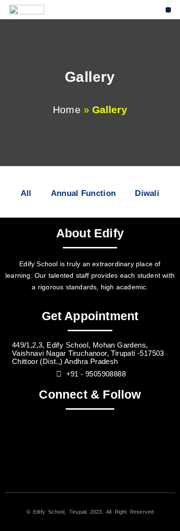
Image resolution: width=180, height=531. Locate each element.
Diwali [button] (147, 193)
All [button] (26, 193)
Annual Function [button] (83, 193)
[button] (168, 10)
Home (66, 109)
